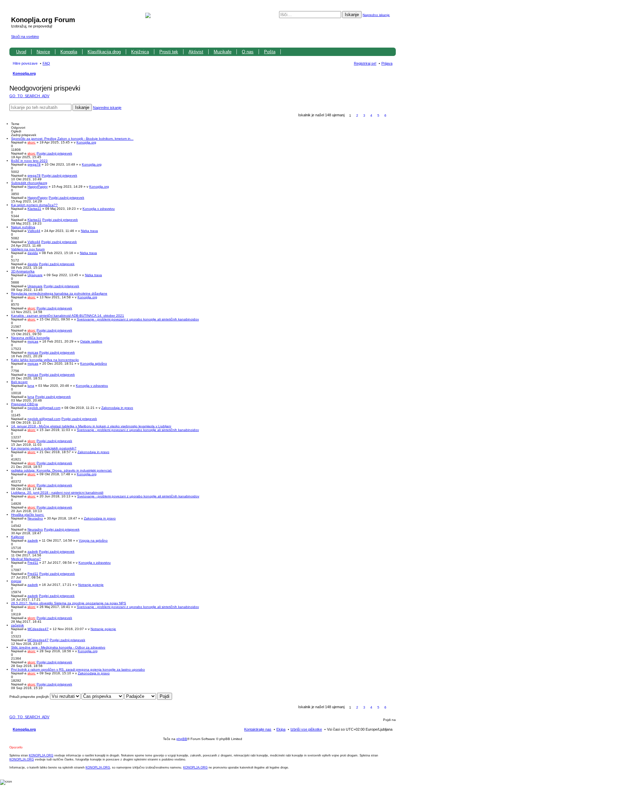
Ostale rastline (91, 341)
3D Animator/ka (23, 271)
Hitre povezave (25, 63)
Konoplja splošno (93, 363)
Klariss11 (34, 208)
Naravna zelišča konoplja (30, 338)
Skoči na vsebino (25, 37)
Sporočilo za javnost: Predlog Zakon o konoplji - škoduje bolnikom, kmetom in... (72, 138)
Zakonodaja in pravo (117, 408)
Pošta (269, 51)
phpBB (181, 739)
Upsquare (35, 275)
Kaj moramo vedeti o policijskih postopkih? (43, 448)
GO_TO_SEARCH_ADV (29, 96)
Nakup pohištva (23, 227)
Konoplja (68, 51)
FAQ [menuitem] (46, 63)
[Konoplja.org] (15, 12)
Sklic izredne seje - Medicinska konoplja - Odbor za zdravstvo (58, 647)
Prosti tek (168, 51)
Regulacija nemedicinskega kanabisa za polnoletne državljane (59, 293)
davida (33, 253)
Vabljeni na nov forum (28, 249)
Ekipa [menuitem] (280, 729)
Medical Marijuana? (26, 559)
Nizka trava (89, 231)
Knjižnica (140, 51)
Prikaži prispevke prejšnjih (29, 696)
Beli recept (19, 382)
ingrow (16, 581)
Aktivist (196, 51)
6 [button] (385, 115)
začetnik (17, 625)
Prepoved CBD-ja (24, 404)
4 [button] (371, 115)
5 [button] (378, 115)
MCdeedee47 (38, 629)
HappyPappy (38, 186)
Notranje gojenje (91, 585)
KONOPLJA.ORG (41, 755)
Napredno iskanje (376, 15)
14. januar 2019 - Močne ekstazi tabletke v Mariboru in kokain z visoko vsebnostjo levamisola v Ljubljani (91, 426)
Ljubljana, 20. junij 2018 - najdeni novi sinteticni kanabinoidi (57, 492)
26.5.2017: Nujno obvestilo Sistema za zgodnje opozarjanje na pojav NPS (68, 603)
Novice (43, 51)
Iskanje (352, 14)
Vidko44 (34, 231)
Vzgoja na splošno (93, 540)
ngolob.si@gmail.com (44, 408)
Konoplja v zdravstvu (99, 208)
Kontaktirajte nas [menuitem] (257, 729)
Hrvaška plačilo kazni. (27, 514)
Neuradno (35, 518)
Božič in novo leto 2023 (29, 161)
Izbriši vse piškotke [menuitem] (306, 729)
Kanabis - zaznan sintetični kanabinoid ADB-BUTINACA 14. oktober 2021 (67, 315)
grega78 (34, 164)
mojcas (33, 341)
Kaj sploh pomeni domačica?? (34, 205)
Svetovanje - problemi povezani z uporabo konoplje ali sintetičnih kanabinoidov (138, 319)
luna (31, 385)
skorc (32, 142)
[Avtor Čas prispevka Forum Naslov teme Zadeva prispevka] (102, 696)
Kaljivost (17, 537)
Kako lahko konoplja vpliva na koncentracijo (45, 360)
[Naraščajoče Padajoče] (140, 696)
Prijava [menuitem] (386, 63)
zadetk (33, 540)
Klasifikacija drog (104, 51)
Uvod (21, 51)
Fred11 (33, 562)
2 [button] (357, 115)
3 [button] (364, 115)
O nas (248, 51)
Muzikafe (222, 51)
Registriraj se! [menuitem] (365, 63)
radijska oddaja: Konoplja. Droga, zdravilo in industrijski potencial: (61, 470)
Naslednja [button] (392, 115)
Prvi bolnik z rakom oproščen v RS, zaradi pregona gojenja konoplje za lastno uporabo (78, 669)
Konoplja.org (24, 73)
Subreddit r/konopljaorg (29, 183)
